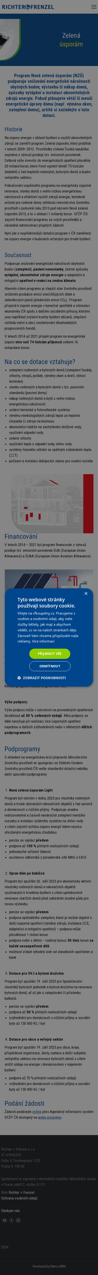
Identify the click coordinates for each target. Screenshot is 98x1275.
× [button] (86, 593)
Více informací (43, 641)
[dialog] (49, 637)
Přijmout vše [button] (50, 653)
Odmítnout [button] (49, 666)
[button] (42, 678)
